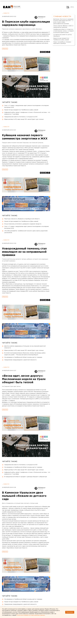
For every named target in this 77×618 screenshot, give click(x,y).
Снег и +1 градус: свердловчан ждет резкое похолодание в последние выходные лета (26, 106)
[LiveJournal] (49, 52)
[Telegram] (45, 52)
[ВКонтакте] (41, 52)
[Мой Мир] (47, 52)
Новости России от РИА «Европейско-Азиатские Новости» (8, 7)
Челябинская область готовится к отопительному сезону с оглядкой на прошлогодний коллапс (63, 31)
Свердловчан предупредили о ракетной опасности (20, 359)
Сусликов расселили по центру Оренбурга (62, 35)
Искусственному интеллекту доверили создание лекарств (22, 224)
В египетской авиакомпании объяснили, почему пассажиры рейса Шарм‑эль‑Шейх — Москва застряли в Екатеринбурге (24, 353)
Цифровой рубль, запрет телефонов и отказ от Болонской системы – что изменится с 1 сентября (27, 113)
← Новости (5, 13)
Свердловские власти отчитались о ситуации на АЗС (21, 116)
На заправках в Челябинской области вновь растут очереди (23, 357)
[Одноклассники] (43, 52)
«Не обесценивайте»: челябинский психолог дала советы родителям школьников (26, 231)
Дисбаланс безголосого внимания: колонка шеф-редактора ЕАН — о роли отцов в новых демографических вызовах (63, 21)
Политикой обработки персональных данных (31, 615)
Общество (5, 48)
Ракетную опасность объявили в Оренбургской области (22, 218)
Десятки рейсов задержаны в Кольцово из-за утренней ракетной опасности (25, 347)
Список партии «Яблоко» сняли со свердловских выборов (63, 26)
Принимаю (69, 612)
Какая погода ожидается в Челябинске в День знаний (21, 109)
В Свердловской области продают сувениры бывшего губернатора (25, 476)
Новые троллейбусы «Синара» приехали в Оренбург (62, 42)
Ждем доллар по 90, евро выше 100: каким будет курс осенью (24, 119)
